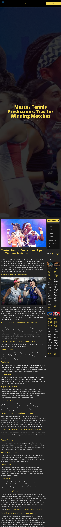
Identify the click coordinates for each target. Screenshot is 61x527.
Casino (51, 236)
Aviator (51, 233)
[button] (25, 3)
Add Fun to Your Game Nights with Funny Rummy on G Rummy (50, 274)
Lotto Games (52, 240)
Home (50, 226)
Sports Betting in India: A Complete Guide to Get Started (24, 509)
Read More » (49, 308)
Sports (50, 230)
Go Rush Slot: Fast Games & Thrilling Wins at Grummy (50, 322)
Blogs (50, 247)
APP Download (53, 243)
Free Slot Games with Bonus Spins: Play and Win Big (56, 272)
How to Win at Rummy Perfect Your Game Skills (56, 322)
